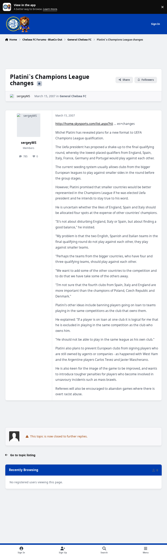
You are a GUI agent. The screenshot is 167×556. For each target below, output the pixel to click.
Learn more (8, 7)
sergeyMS (23, 96)
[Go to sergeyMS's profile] (12, 96)
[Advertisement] (83, 54)
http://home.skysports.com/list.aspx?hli (84, 124)
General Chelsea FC (73, 96)
